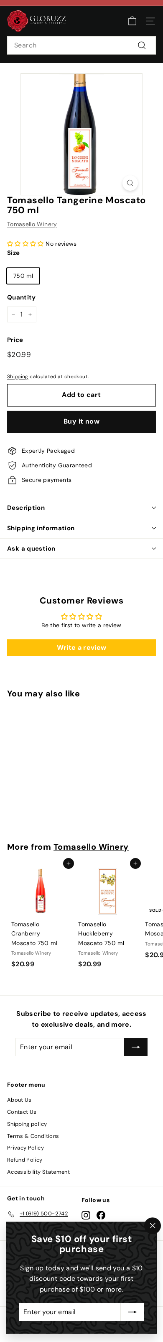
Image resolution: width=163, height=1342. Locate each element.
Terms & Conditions (33, 1136)
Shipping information (41, 528)
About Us (19, 1099)
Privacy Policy (25, 1147)
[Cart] (132, 21)
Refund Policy (25, 1159)
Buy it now (81, 421)
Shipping (17, 376)
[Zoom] (130, 183)
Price (15, 340)
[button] (26, 243)
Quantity (21, 297)
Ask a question (31, 548)
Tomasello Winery (32, 224)
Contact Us (22, 1111)
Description (26, 508)
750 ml (23, 275)
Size (13, 253)
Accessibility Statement (38, 1171)
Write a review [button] (82, 647)
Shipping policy (27, 1123)
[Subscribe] (132, 1312)
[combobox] (81, 45)
